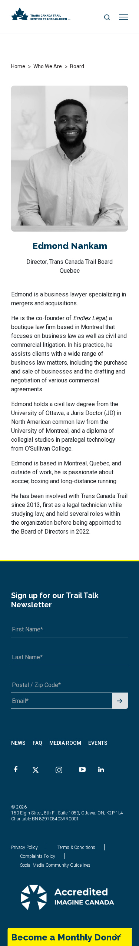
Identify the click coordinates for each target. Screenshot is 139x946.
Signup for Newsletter (120, 701)
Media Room (65, 743)
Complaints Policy (37, 856)
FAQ (37, 743)
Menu (123, 17)
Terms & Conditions (76, 847)
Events (97, 743)
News (18, 743)
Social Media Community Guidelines (55, 865)
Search (107, 17)
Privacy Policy (24, 847)
